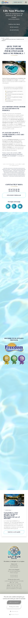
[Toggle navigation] (26, 2)
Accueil (2, 38)
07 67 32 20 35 (14, 27)
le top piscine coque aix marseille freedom (16, 173)
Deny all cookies (14, 606)
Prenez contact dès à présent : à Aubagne (12, 154)
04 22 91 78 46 (14, 30)
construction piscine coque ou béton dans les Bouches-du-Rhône (14, 171)
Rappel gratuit (18, 2)
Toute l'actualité (14, 532)
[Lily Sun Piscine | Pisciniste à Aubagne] (4, 2)
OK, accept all (14, 602)
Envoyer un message (14, 195)
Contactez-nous (14, 24)
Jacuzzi (7, 38)
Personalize (14, 611)
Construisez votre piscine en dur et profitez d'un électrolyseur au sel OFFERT (12, 515)
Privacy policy (15, 614)
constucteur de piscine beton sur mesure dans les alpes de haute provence (14, 172)
